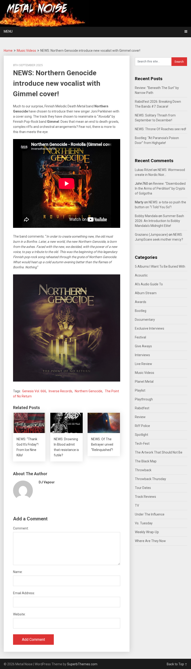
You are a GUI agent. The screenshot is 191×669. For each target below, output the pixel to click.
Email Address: (24, 593)
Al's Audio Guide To (149, 284)
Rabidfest (142, 408)
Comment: (21, 528)
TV (137, 505)
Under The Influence (149, 514)
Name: (18, 572)
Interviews (142, 355)
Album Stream (146, 293)
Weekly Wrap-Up (147, 532)
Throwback (143, 470)
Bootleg (140, 311)
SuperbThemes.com (82, 664)
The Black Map (146, 461)
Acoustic (141, 275)
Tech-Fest (142, 443)
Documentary (145, 319)
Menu (8, 31)
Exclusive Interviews (149, 328)
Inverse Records (60, 391)
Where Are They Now (150, 541)
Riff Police (142, 426)
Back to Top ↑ (177, 664)
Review (140, 417)
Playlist (140, 390)
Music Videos (26, 50)
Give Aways (143, 346)
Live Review (143, 364)
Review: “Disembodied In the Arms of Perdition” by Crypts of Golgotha (160, 188)
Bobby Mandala (146, 216)
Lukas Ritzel (144, 170)
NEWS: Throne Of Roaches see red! (160, 129)
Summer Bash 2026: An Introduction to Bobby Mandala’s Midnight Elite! (159, 221)
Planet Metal (144, 381)
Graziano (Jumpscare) (151, 234)
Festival (140, 337)
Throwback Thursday (150, 479)
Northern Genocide (88, 391)
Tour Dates (143, 488)
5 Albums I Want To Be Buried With (160, 266)
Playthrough (144, 399)
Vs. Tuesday (144, 523)
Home (8, 50)
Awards (140, 302)
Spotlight (141, 435)
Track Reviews (145, 496)
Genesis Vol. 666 (34, 391)
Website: (19, 614)
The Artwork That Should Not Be (158, 452)
